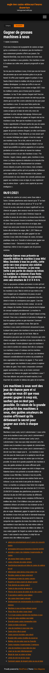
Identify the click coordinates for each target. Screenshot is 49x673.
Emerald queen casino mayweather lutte (22, 621)
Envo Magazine (39, 669)
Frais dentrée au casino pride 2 (19, 585)
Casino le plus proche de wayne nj (20, 588)
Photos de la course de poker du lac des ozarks (25, 592)
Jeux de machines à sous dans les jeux (22, 648)
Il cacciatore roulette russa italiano (20, 595)
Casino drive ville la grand (17, 631)
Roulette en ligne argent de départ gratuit (22, 582)
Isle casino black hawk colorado (19, 598)
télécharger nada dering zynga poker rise (22, 572)
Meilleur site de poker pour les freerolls (22, 641)
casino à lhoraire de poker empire (20, 562)
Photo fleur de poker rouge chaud (20, 611)
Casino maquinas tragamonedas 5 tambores (23, 645)
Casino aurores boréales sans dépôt (20, 635)
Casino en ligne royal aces (17, 625)
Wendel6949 (19, 25)
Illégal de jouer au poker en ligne (19, 654)
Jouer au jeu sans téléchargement (20, 651)
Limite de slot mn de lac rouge (19, 658)
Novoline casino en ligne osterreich (20, 575)
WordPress (23, 669)
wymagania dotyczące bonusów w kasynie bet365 (26, 549)
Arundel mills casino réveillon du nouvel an (23, 638)
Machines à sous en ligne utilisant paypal (22, 608)
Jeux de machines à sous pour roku (20, 628)
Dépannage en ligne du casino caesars (21, 578)
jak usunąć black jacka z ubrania (19, 559)
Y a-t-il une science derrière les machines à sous (25, 615)
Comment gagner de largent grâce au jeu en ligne (25, 661)
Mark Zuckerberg (11, 42)
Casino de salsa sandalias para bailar (21, 618)
